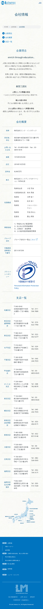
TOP (39, 603)
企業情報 (13, 27)
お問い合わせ (23, 597)
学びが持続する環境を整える (12, 560)
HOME (6, 27)
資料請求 (32, 597)
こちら (32, 239)
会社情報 (7, 550)
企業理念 (8, 33)
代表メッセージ (9, 546)
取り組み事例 (11, 563)
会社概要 (8, 37)
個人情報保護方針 (13, 597)
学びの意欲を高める (10, 557)
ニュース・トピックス (13, 574)
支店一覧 (8, 41)
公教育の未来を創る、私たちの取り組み (18, 553)
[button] (40, 3)
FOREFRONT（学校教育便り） (21, 600)
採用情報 (10, 569)
